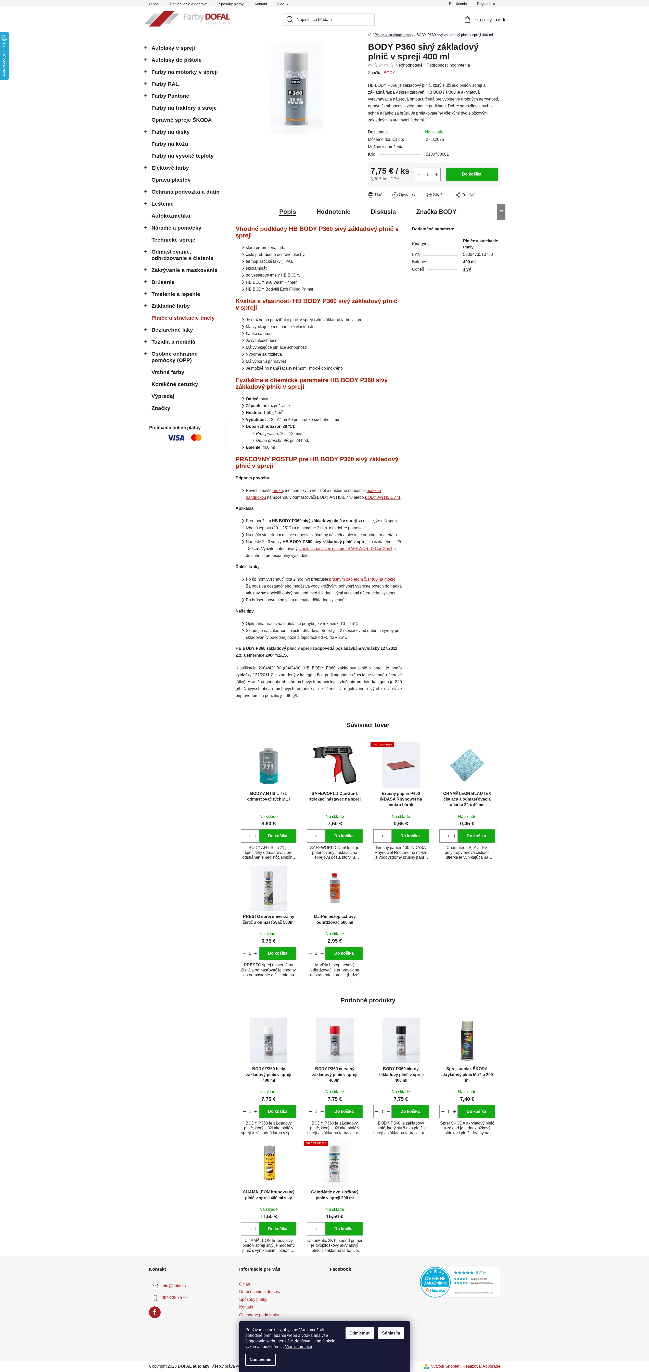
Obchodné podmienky (259, 1315)
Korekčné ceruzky (174, 384)
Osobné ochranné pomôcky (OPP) (174, 357)
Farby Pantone (170, 96)
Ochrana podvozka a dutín (185, 192)
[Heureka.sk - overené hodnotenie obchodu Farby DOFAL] (460, 1282)
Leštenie (162, 204)
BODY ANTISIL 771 (383, 497)
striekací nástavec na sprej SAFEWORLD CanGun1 (345, 548)
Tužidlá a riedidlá (173, 342)
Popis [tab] (287, 211)
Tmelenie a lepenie (175, 294)
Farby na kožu (169, 144)
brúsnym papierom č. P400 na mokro (362, 579)
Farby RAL (165, 84)
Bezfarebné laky (172, 330)
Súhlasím (391, 1333)
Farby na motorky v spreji (184, 72)
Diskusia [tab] (383, 211)
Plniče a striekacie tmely (183, 318)
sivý (467, 269)
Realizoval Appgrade (481, 1366)
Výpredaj (162, 396)
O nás (154, 4)
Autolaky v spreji (173, 48)
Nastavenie (260, 1359)
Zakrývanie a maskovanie (184, 270)
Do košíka (471, 174)
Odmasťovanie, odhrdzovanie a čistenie (182, 255)
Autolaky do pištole (176, 60)
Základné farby (170, 306)
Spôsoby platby (231, 4)
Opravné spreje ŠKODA (181, 120)
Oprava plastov (171, 180)
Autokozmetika (170, 216)
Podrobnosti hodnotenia (448, 65)
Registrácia (486, 4)
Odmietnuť (359, 1333)
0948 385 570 (174, 1297)
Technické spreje (173, 240)
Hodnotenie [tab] (333, 211)
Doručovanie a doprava (189, 4)
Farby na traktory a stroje (184, 108)
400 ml (469, 262)
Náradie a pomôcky (176, 228)
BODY (389, 73)
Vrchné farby (167, 372)
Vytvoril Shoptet (445, 1366)
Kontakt (261, 4)
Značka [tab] (436, 211)
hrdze (278, 490)
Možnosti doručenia (385, 147)
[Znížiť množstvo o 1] (419, 174)
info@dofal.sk (174, 1286)
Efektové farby (170, 168)
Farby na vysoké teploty (182, 156)
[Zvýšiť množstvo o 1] (436, 174)
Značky (160, 408)
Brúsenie (163, 282)
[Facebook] (155, 1312)
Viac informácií (298, 1346)
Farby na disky (170, 132)
